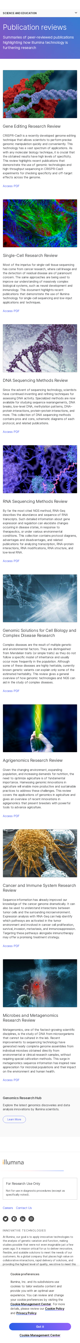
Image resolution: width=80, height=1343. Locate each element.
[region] (40, 1304)
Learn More (14, 1119)
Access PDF (11, 186)
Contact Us (24, 1208)
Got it (40, 1326)
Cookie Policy (54, 1308)
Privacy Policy (26, 1313)
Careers (8, 1208)
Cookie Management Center (30, 1304)
